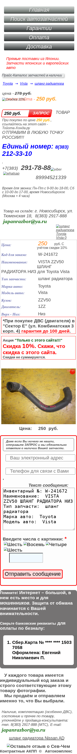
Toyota (8, 83)
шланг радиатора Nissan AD (36, 738)
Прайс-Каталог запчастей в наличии (32, 75)
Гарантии (39, 28)
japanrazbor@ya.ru (25, 221)
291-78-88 (36, 167)
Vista (24, 83)
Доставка (39, 47)
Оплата (39, 37)
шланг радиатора (49, 83)
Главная (39, 10)
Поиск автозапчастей (39, 19)
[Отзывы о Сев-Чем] (38, 746)
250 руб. (12, 113)
